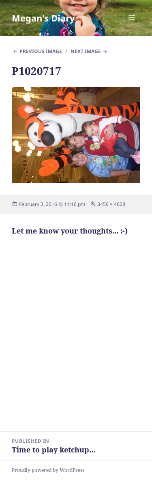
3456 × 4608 (111, 204)
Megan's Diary (43, 18)
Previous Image (40, 51)
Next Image (86, 51)
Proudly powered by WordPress (48, 470)
